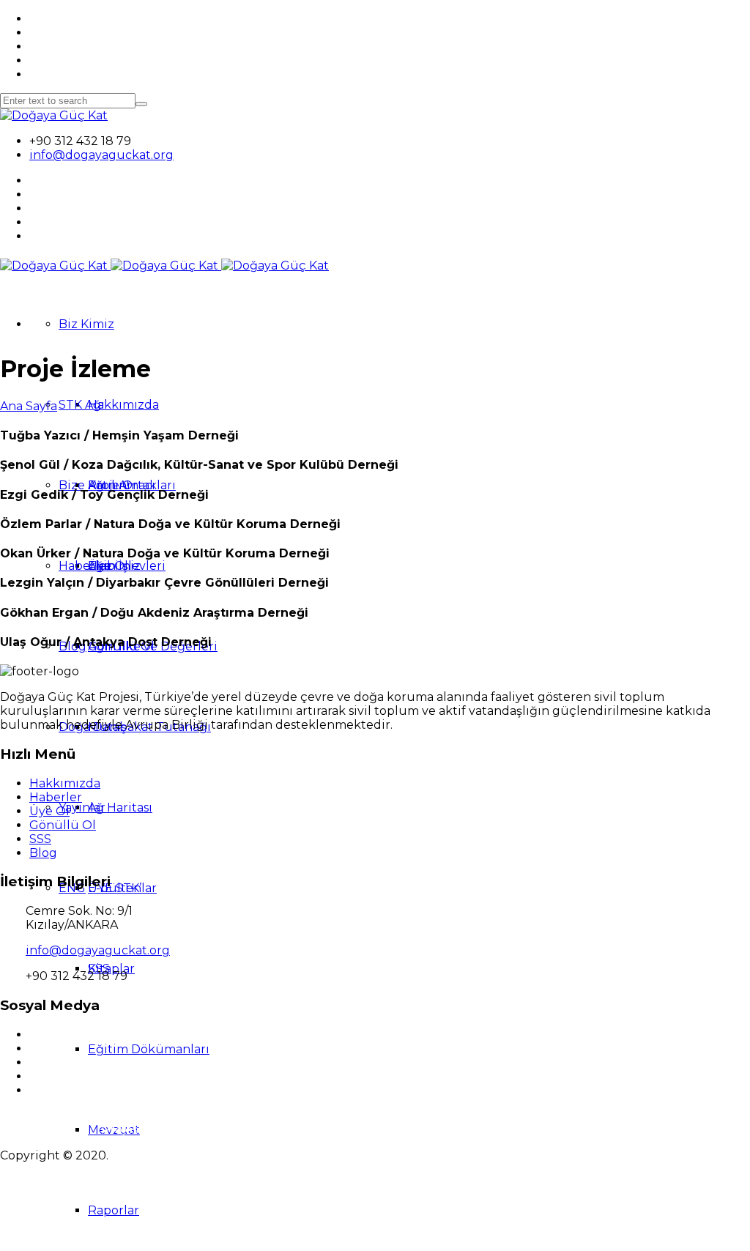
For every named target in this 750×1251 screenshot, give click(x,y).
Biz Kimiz (86, 324)
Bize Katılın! (94, 485)
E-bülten (114, 888)
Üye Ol (49, 811)
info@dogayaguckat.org (101, 155)
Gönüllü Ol (62, 825)
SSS (40, 839)
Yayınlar (82, 807)
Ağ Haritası (120, 807)
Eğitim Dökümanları (148, 1049)
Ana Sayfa (28, 406)
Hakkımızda (123, 405)
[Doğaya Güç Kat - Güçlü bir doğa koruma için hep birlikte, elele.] (54, 115)
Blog (43, 853)
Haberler (85, 566)
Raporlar (113, 1210)
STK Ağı (82, 405)
